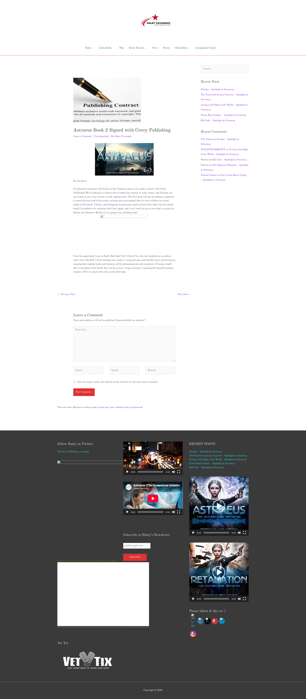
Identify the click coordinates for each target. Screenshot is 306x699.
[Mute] (173, 471)
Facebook (88, 205)
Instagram (112, 205)
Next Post (184, 294)
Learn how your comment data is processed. (120, 407)
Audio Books (105, 48)
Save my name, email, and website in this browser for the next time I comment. (118, 382)
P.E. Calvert (207, 139)
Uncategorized (101, 136)
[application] (153, 458)
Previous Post (66, 294)
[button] (153, 458)
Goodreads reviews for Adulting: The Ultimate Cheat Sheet (87, 560)
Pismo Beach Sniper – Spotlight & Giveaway (224, 115)
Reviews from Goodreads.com (137, 629)
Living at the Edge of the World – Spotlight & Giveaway (218, 459)
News (155, 48)
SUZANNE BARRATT (213, 149)
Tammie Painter (209, 175)
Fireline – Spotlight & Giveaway (217, 89)
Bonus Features (137, 48)
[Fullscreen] (178, 471)
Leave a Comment (82, 136)
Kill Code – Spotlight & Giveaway (218, 120)
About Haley (181, 48)
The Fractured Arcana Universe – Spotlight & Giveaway (218, 456)
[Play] (127, 471)
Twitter (98, 205)
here (121, 268)
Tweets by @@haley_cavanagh (73, 452)
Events (166, 48)
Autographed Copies (205, 48)
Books (88, 48)
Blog (121, 48)
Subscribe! (135, 557)
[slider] (150, 472)
